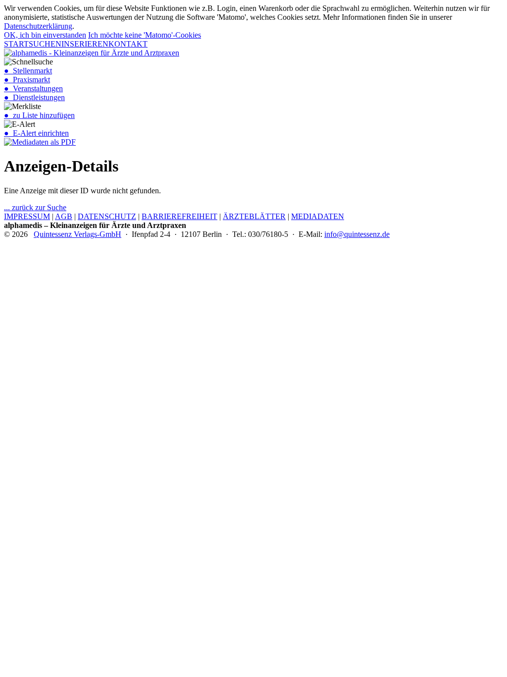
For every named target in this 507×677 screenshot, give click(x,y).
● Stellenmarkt (28, 70)
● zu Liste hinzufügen (39, 115)
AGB (63, 216)
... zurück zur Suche (35, 207)
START (16, 44)
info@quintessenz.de (357, 234)
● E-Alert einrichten (36, 133)
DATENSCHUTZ (107, 216)
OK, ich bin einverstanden (45, 35)
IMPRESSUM (27, 216)
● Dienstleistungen (34, 97)
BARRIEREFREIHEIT (179, 216)
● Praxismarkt (27, 79)
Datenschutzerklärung (38, 26)
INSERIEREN (84, 44)
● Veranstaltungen (33, 88)
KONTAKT (128, 44)
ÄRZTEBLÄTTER (254, 216)
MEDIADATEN (317, 216)
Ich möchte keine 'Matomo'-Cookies (144, 35)
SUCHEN (45, 44)
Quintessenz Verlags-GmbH (77, 234)
